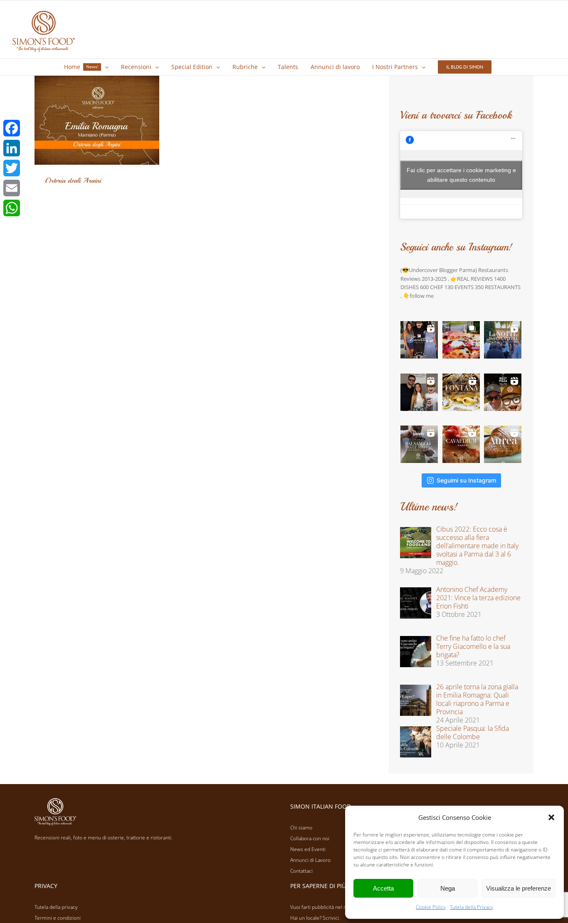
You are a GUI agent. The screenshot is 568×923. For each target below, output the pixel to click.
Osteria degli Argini (73, 180)
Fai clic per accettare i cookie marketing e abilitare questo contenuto (461, 175)
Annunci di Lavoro (310, 860)
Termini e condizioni (58, 917)
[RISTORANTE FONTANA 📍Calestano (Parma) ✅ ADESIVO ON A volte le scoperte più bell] (461, 392)
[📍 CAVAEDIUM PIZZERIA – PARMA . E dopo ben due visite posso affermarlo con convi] (461, 444)
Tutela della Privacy (471, 907)
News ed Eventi (308, 849)
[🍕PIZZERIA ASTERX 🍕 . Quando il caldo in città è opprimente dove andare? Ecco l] (461, 340)
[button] (551, 817)
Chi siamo (301, 827)
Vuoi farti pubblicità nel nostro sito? (330, 907)
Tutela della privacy (56, 907)
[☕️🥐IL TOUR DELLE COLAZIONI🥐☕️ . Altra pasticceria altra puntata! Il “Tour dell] (419, 392)
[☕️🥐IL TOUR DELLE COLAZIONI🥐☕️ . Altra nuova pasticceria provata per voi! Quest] (419, 340)
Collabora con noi (309, 838)
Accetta (383, 888)
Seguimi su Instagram (466, 480)
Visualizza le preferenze (518, 888)
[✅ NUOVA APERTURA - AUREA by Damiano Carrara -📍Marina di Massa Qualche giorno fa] (502, 444)
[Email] (12, 188)
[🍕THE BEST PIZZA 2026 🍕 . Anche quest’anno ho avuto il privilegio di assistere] (502, 392)
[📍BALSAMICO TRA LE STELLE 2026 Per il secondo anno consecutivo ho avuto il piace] (419, 444)
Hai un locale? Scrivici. (315, 917)
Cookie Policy (431, 907)
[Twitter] (12, 168)
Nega (447, 888)
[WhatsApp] (12, 208)
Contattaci (301, 870)
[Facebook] (12, 128)
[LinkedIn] (12, 148)
